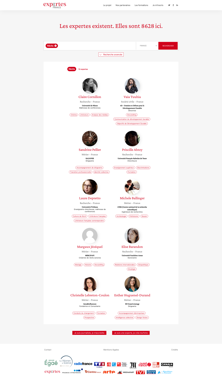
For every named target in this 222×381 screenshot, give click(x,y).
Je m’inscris (157, 5)
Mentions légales (111, 349)
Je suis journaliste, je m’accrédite (89, 333)
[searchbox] (84, 45)
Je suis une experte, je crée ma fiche (131, 333)
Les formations (141, 5)
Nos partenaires (123, 5)
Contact (47, 349)
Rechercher (168, 46)
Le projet (107, 5)
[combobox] (90, 46)
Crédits (174, 349)
